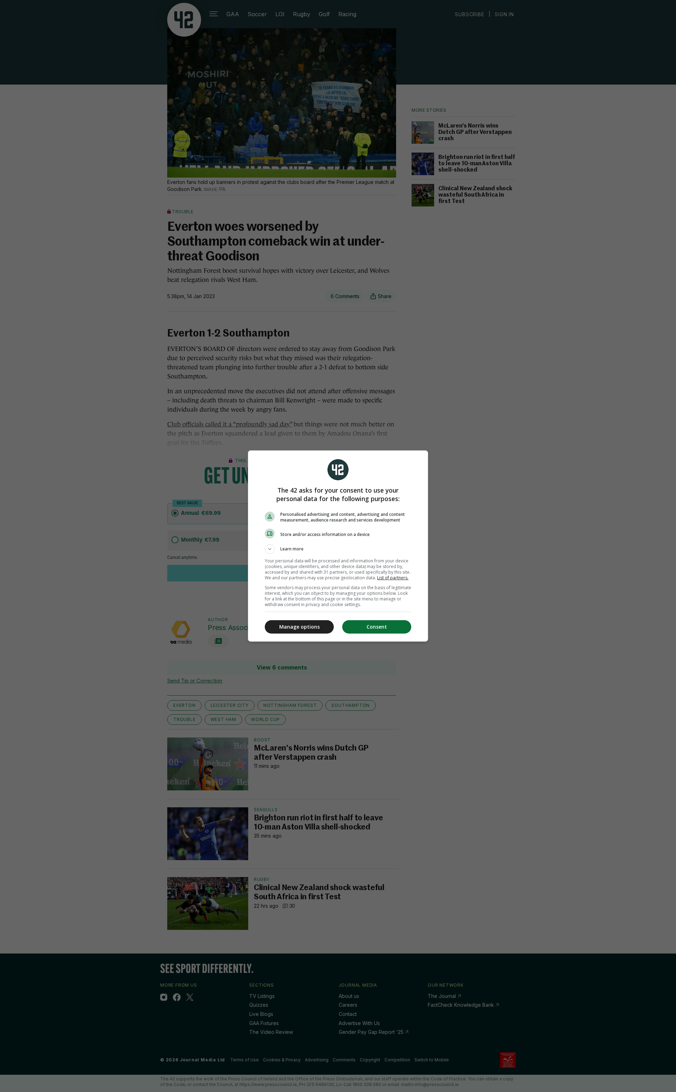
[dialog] (338, 546)
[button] (338, 549)
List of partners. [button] (392, 578)
